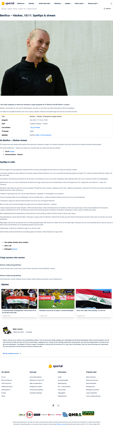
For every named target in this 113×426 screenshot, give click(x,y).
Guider (60, 377)
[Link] (19, 299)
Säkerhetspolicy (62, 383)
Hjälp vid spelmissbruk (36, 383)
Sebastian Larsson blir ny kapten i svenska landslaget (56, 310)
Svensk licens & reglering (36, 390)
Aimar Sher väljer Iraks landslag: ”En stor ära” (91, 310)
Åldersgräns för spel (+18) (37, 380)
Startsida (3, 9)
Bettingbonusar (90, 387)
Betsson (14, 249)
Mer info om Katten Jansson (11, 353)
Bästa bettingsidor (91, 383)
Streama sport (92, 3)
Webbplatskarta (62, 396)
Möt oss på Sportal (6, 380)
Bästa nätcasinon (91, 377)
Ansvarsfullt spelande (35, 377)
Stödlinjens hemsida (61, 424)
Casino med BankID (91, 393)
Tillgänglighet (61, 393)
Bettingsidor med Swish (92, 390)
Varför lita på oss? (6, 383)
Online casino (79, 3)
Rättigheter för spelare (36, 387)
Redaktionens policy (6, 387)
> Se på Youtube (35, 128)
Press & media (62, 390)
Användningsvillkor (63, 380)
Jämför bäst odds (44, 3)
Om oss (3, 377)
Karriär (3, 396)
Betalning (57, 3)
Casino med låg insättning (93, 396)
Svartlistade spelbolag (36, 393)
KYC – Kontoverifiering (64, 387)
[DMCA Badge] (22, 414)
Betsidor (31, 3)
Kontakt (3, 393)
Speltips (67, 3)
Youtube (11, 151)
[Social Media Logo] (53, 405)
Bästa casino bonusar (92, 380)
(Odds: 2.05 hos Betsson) (43, 135)
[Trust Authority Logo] (37, 414)
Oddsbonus (20, 3)
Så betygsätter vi (6, 390)
